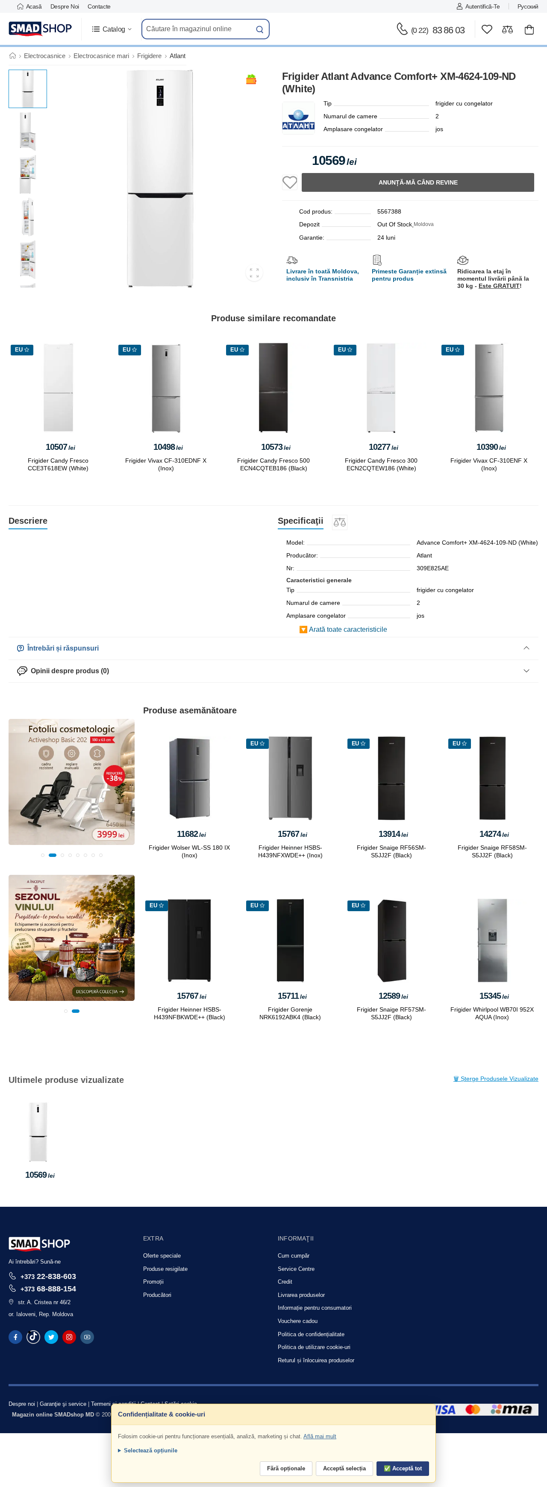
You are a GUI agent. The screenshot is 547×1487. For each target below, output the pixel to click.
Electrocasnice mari (101, 55)
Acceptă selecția (344, 1468)
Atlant (177, 55)
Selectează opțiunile (150, 1450)
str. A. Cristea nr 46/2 (44, 1302)
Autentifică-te (482, 6)
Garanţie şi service (63, 1404)
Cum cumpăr (293, 1255)
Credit (285, 1282)
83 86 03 (438, 30)
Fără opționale (286, 1468)
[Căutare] (260, 29)
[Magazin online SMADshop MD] (41, 29)
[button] (111, 29)
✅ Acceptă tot (403, 1468)
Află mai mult (319, 1436)
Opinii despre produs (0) (68, 671)
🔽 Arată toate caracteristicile (343, 629)
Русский (528, 6)
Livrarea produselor (301, 1295)
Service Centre (296, 1269)
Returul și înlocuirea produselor (316, 1360)
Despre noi (64, 6)
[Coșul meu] (529, 29)
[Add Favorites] (289, 182)
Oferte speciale (162, 1255)
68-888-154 (48, 1289)
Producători (157, 1295)
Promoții (153, 1282)
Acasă (34, 6)
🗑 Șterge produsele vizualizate (495, 1078)
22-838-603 (48, 1276)
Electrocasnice (44, 55)
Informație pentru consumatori (315, 1308)
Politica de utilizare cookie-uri (314, 1347)
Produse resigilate (165, 1269)
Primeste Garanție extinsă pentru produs (409, 275)
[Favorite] (487, 29)
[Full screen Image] (254, 272)
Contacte (99, 6)
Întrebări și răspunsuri (61, 648)
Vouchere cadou (298, 1321)
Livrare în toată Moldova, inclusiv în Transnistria (322, 275)
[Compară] (507, 29)
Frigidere (149, 55)
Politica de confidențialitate (311, 1334)
